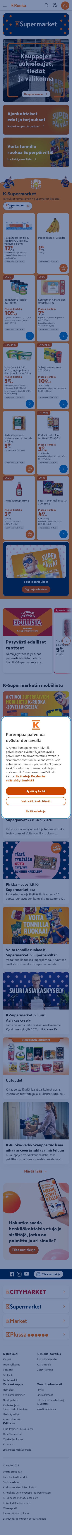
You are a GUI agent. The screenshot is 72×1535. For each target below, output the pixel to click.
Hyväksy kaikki (36, 791)
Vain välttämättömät (36, 801)
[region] (36, 767)
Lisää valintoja (36, 811)
